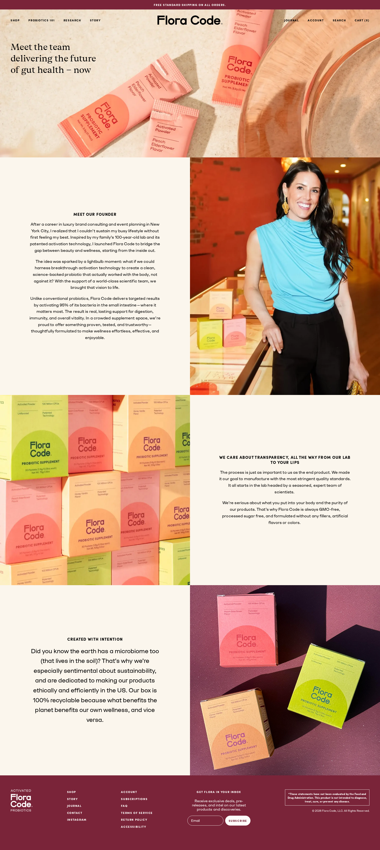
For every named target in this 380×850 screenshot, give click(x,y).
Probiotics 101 (41, 20)
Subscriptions (134, 799)
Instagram (77, 819)
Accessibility (133, 826)
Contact (74, 813)
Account (129, 792)
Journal (291, 20)
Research (72, 20)
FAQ (124, 806)
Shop (15, 20)
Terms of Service (137, 813)
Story (95, 20)
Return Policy (134, 819)
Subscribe (238, 820)
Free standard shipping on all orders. (190, 5)
